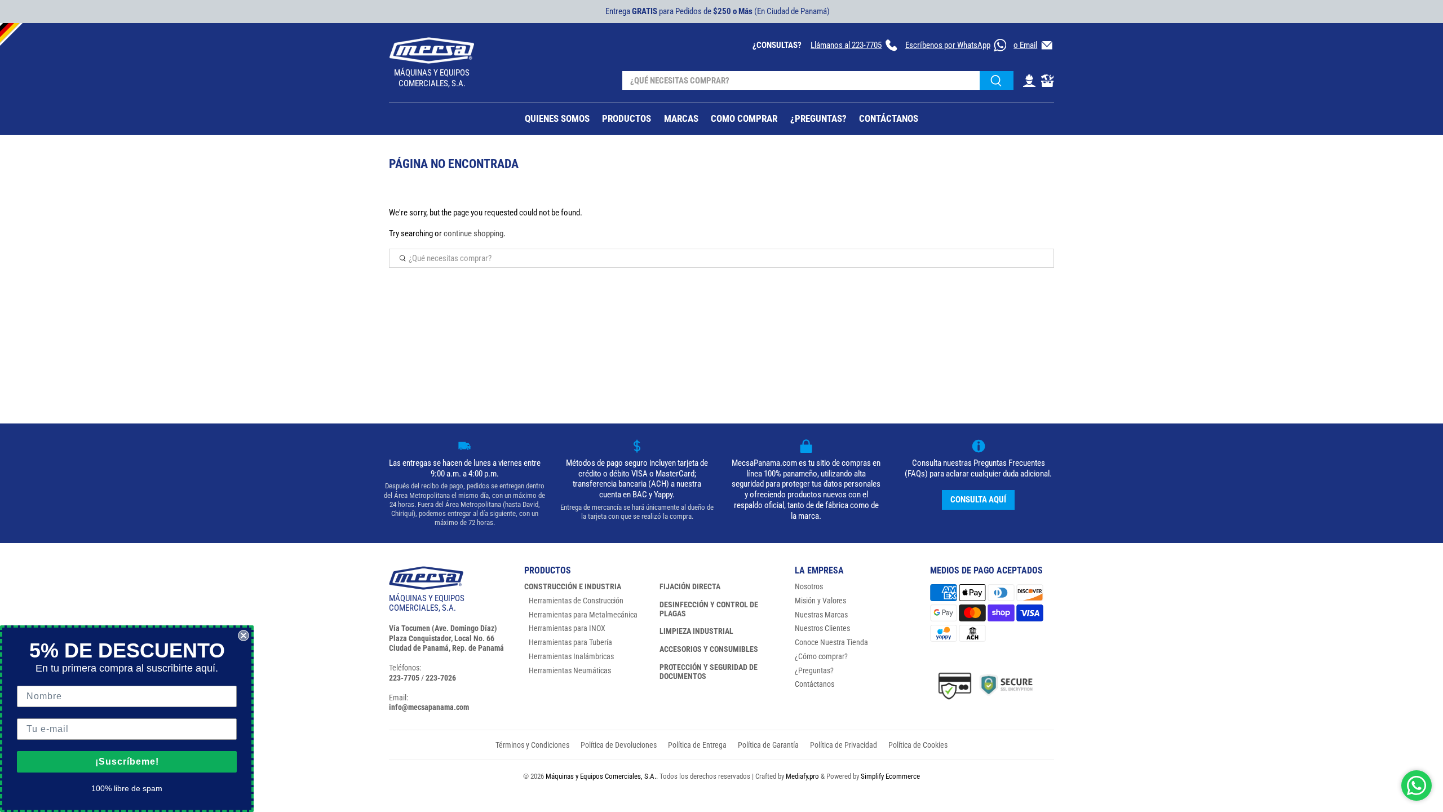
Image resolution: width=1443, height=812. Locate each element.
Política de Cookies (918, 744)
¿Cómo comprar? (821, 656)
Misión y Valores (820, 600)
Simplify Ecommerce (890, 776)
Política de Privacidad (843, 744)
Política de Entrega (697, 744)
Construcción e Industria (572, 586)
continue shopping (473, 233)
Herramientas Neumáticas (570, 670)
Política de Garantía (768, 744)
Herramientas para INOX (567, 628)
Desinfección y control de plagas (708, 609)
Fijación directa (689, 586)
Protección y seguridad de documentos (708, 672)
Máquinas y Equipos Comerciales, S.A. (601, 776)
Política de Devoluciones (619, 744)
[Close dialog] (243, 635)
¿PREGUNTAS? (818, 118)
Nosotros (809, 586)
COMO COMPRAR (744, 118)
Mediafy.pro (802, 776)
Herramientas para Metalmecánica (583, 614)
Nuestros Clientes (822, 628)
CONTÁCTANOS (888, 118)
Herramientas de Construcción (576, 600)
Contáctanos (814, 684)
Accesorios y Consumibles (708, 649)
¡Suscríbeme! (127, 761)
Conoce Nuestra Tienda (831, 642)
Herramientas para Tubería (570, 642)
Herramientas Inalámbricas (571, 656)
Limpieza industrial (696, 631)
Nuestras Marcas (821, 614)
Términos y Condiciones (532, 744)
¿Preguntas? (814, 670)
